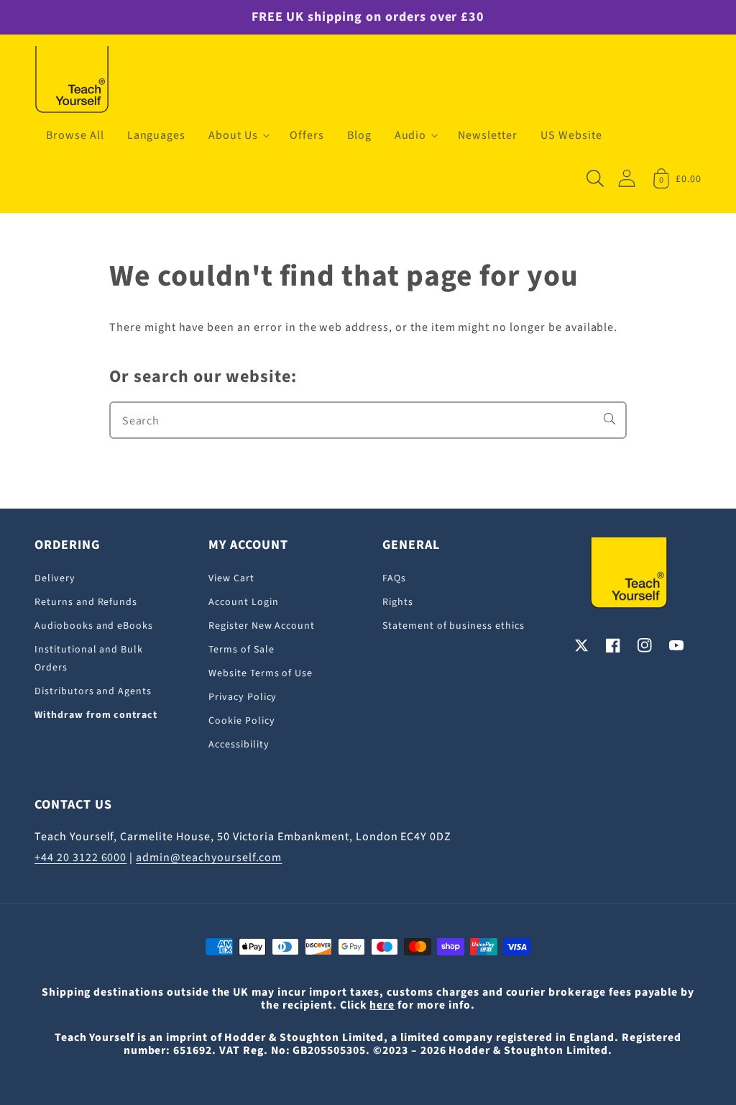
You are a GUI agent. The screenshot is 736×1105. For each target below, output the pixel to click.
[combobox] (368, 420)
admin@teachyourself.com (209, 857)
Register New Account (261, 626)
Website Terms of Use (260, 673)
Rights (397, 602)
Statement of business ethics (453, 626)
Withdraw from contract (95, 715)
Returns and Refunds (85, 602)
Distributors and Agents (93, 691)
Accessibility (238, 744)
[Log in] (626, 178)
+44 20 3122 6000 (80, 857)
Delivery (54, 578)
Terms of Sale (241, 649)
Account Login (243, 602)
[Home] (71, 80)
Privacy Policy (242, 697)
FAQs (394, 578)
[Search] (609, 418)
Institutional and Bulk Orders (88, 658)
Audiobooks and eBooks (93, 626)
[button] (237, 135)
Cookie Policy (241, 721)
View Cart (231, 578)
